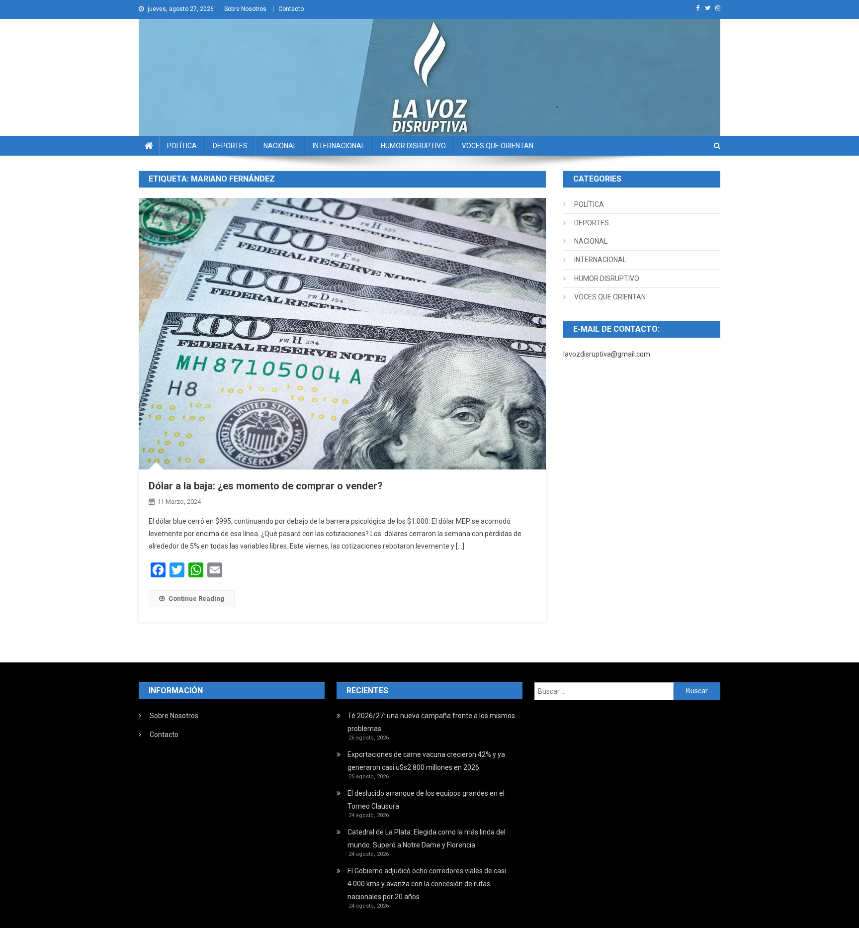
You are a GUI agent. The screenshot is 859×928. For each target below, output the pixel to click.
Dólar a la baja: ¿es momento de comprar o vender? (266, 486)
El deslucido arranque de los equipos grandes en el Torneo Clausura (426, 799)
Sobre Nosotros (245, 8)
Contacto (291, 8)
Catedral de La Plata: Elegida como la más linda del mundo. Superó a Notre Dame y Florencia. (426, 838)
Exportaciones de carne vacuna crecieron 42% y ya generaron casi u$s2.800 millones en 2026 (426, 760)
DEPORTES (230, 146)
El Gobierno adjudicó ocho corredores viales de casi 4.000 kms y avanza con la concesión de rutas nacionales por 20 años (426, 884)
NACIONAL (280, 146)
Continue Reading (196, 598)
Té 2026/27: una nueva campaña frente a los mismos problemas (431, 722)
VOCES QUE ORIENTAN (497, 146)
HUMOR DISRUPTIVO (413, 146)
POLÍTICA (182, 146)
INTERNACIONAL (339, 146)
